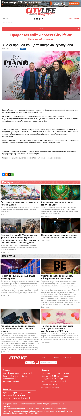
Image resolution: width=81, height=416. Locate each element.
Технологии (7, 395)
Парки (43, 382)
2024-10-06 (6, 295)
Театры (65, 376)
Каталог (45, 370)
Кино (5, 373)
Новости (6, 398)
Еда (21, 393)
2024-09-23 (46, 307)
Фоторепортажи (9, 379)
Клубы (66, 373)
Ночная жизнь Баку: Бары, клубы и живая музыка (18, 277)
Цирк (61, 379)
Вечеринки (14, 373)
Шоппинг (57, 373)
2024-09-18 (46, 342)
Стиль (25, 398)
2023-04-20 (46, 216)
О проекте (44, 357)
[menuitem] (41, 29)
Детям (24, 376)
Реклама (55, 357)
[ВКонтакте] (3, 174)
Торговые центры (57, 382)
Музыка (6, 393)
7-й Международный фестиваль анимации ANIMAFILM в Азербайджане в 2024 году (57, 328)
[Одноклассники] (6, 174)
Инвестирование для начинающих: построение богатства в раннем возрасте (18, 328)
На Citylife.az (74, 18)
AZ (7, 18)
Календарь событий (11, 382)
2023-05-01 (6, 214)
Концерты (26, 373)
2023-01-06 (6, 252)
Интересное (20, 395)
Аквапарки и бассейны (50, 387)
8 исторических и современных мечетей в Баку (57, 203)
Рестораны (45, 373)
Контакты (67, 357)
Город (15, 393)
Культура (16, 398)
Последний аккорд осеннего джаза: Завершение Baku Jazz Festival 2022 (59, 236)
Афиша (6, 370)
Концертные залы (48, 379)
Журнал (7, 389)
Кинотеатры (46, 376)
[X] (9, 174)
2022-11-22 (46, 240)
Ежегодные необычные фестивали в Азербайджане (19, 203)
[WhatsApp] (12, 174)
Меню (41, 29)
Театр (5, 376)
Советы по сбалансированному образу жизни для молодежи (57, 277)
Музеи (56, 376)
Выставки (14, 376)
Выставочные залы (49, 384)
